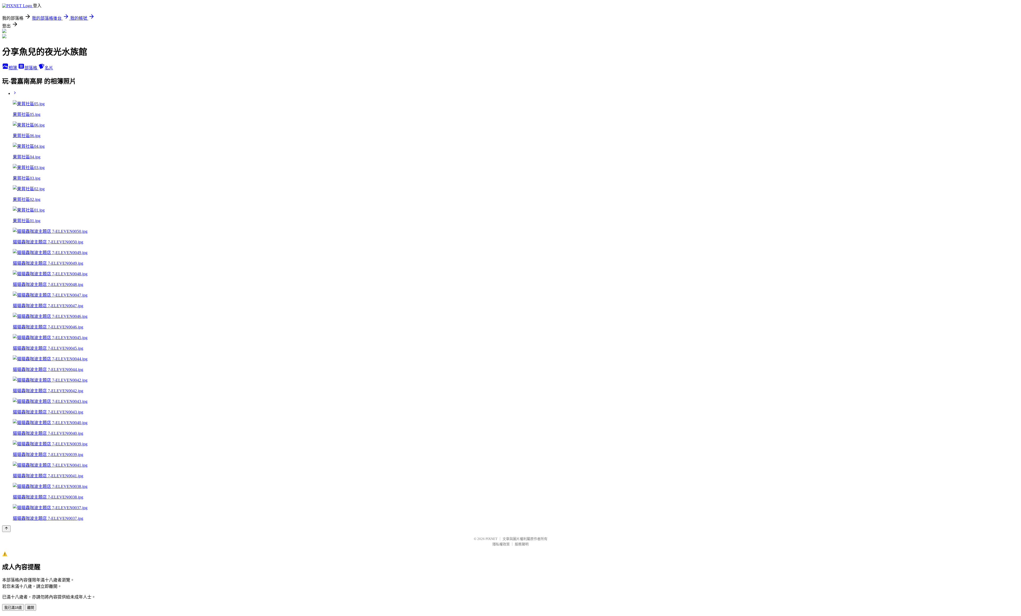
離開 (30, 608)
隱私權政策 (501, 544)
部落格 (31, 68)
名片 (49, 68)
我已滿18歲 (13, 608)
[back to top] (6, 528)
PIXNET (491, 539)
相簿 (13, 68)
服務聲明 (522, 544)
